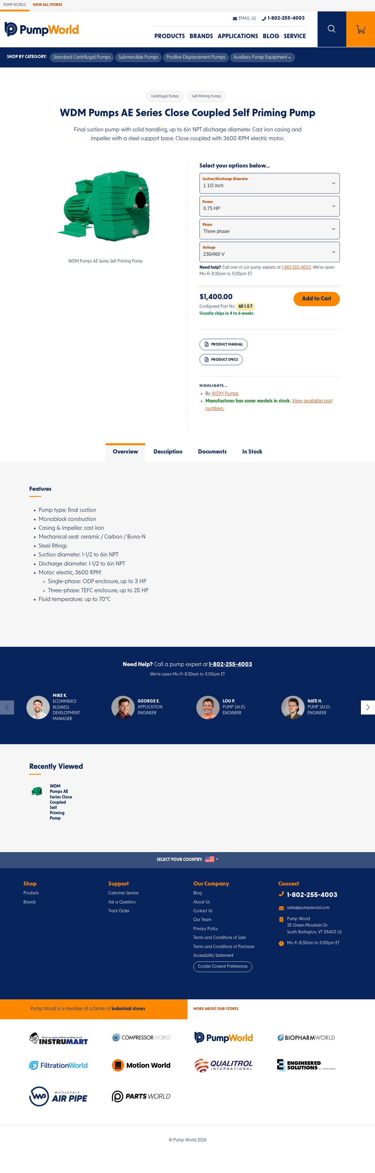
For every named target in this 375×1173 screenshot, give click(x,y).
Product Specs (224, 359)
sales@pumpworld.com (308, 908)
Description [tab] (168, 452)
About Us (201, 902)
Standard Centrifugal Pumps (81, 57)
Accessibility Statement (213, 956)
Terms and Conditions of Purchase (223, 947)
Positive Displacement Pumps (195, 57)
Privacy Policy (205, 929)
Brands (201, 37)
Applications (238, 37)
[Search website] (332, 29)
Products (169, 37)
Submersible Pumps (138, 57)
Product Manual (226, 344)
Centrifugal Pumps (165, 96)
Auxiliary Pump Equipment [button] (260, 57)
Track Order (118, 911)
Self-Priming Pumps (206, 96)
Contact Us (202, 911)
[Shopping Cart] (360, 29)
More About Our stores (215, 1009)
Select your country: (187, 859)
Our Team (202, 920)
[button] (244, 19)
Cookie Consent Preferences (223, 966)
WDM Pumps (225, 394)
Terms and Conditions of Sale (219, 938)
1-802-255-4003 (296, 267)
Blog (271, 37)
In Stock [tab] (252, 452)
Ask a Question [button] (121, 902)
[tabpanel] (187, 554)
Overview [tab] (125, 452)
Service (295, 37)
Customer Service (123, 893)
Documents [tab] (212, 452)
